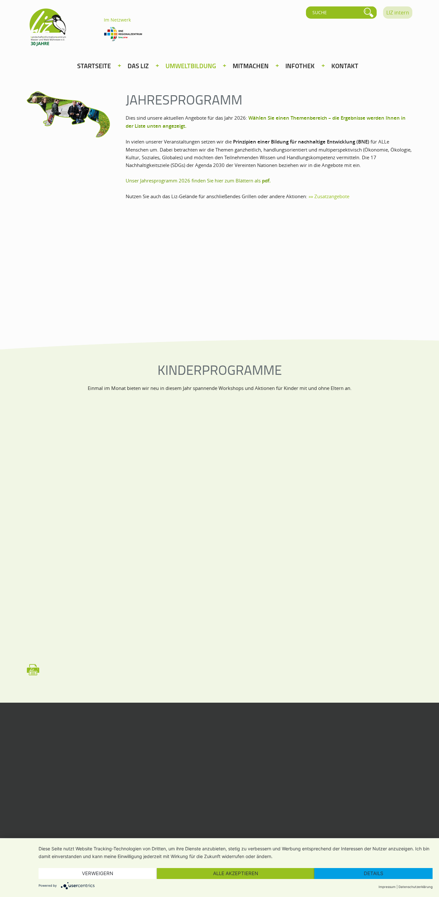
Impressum (387, 887)
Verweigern (97, 873)
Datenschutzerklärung (416, 887)
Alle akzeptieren (235, 873)
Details (373, 873)
